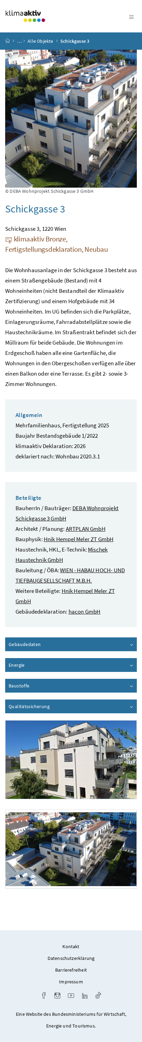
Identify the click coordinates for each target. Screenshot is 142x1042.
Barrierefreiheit (71, 970)
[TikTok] (98, 996)
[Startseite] (7, 41)
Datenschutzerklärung (71, 958)
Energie (36, 665)
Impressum (71, 982)
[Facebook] (43, 996)
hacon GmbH (85, 611)
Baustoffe (39, 686)
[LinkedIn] (84, 996)
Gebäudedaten (44, 644)
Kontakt (70, 946)
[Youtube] (71, 996)
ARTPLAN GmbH (85, 529)
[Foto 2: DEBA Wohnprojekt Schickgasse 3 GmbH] (71, 849)
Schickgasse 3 (74, 41)
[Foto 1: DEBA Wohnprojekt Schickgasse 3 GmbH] (71, 760)
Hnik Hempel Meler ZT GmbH (78, 539)
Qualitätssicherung (49, 706)
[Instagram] (57, 996)
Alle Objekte (40, 41)
